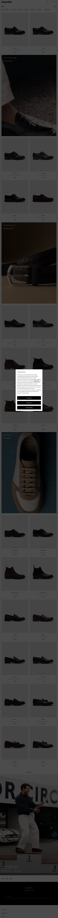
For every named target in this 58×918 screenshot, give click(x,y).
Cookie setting (29, 407)
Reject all (29, 403)
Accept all (29, 398)
